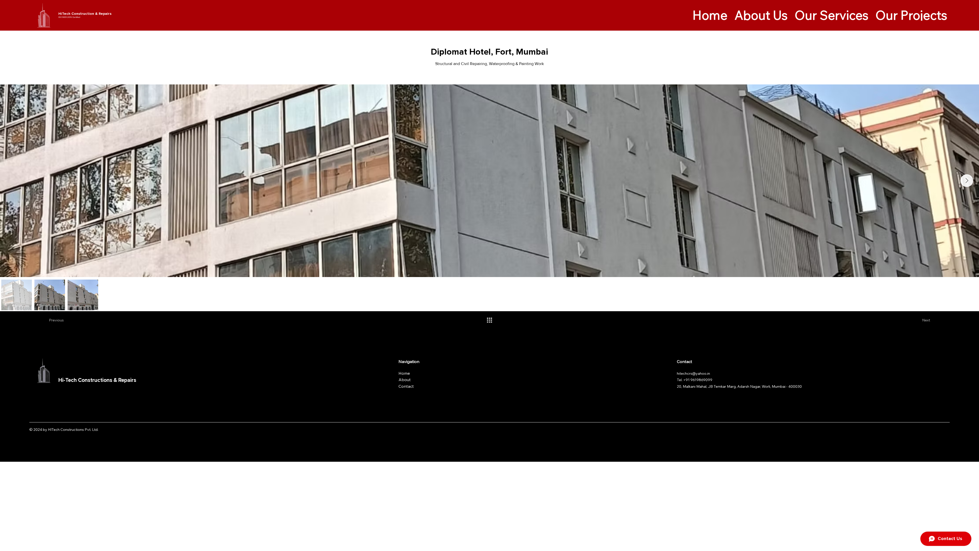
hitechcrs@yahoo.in (693, 373)
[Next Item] (966, 180)
